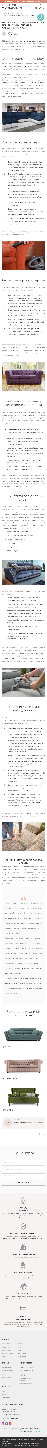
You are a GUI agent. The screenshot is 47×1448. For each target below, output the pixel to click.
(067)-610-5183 (10, 5)
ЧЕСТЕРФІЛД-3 (10, 1078)
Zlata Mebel (13, 34)
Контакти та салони (23, 1375)
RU (38, 5)
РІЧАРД (6, 1047)
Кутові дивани (7, 1347)
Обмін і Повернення (26, 1371)
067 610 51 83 (9, 1412)
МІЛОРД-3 (8, 1110)
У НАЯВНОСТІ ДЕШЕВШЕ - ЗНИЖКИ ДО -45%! (23, 1)
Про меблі (5, 1394)
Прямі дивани (6, 1350)
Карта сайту (6, 1398)
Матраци (21, 1344)
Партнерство (6, 1377)
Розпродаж (22, 1356)
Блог (3, 1391)
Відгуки (4, 1374)
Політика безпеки (25, 1383)
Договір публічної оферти (25, 1380)
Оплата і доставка (26, 1367)
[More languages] (44, 5)
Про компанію (6, 1367)
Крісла (20, 1347)
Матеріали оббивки (8, 1371)
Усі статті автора (35, 1123)
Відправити (23, 1182)
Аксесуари (22, 1353)
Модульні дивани (8, 1353)
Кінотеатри (6, 1344)
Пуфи (20, 1350)
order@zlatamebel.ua (10, 1415)
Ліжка (4, 1356)
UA (41, 5)
